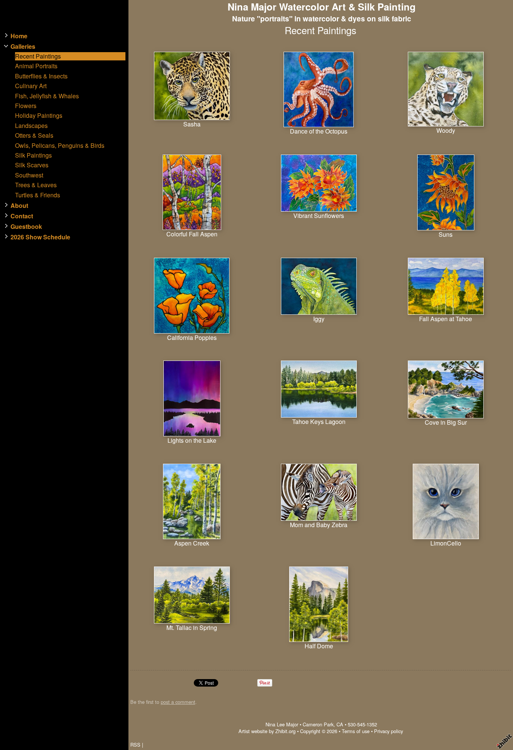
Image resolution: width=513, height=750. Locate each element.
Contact (22, 216)
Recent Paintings (38, 56)
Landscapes (31, 126)
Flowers (25, 106)
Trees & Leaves (36, 185)
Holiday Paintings (38, 115)
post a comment (178, 701)
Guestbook (26, 226)
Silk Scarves (31, 165)
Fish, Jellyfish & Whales (47, 96)
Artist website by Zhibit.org (267, 731)
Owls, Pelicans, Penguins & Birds (59, 145)
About (19, 205)
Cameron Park (318, 724)
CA (339, 724)
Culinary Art (31, 86)
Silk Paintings (33, 155)
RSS (135, 744)
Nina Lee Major (282, 724)
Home (19, 36)
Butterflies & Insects (41, 76)
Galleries (23, 46)
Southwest (29, 175)
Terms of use (356, 731)
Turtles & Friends (37, 195)
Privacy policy (388, 731)
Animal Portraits (36, 66)
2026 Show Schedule (40, 237)
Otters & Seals (34, 135)
